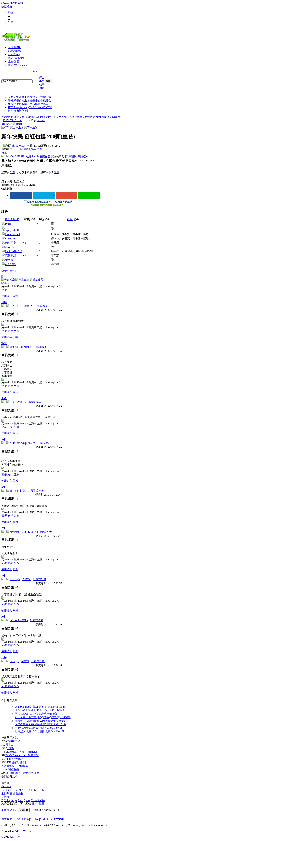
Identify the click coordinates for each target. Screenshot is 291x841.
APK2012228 (17, 443)
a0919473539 (17, 156)
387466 (14, 490)
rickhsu (14, 620)
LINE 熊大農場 (14, 758)
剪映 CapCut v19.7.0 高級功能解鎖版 (36, 713)
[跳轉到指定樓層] (31, 149)
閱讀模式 (83, 156)
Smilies (41, 800)
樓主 (4, 152)
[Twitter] (44, 195)
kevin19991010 (13, 251)
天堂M (10, 748)
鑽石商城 (17, 65)
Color (7, 800)
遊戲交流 (13, 97)
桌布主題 (24, 100)
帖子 (42, 84)
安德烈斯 (10, 255)
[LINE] (89, 195)
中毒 (12, 402)
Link (20, 800)
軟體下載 (45, 97)
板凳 (4, 343)
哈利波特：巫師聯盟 (16, 766)
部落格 (15, 50)
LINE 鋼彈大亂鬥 (15, 762)
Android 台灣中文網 (12, 116)
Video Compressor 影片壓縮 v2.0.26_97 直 (38, 727)
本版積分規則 (9, 809)
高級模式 (6, 797)
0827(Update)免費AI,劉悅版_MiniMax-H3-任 (40, 706)
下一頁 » (6, 786)
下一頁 (41, 120)
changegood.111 (10, 230)
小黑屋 (17, 819)
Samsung (24, 107)
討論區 (14, 47)
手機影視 (13, 100)
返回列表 (6, 123)
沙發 (4, 302)
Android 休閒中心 (46, 116)
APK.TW (20, 831)
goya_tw (9, 247)
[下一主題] (31, 127)
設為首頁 (6, 3)
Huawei (40, 107)
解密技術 (13, 110)
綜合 (35, 71)
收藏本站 (17, 3)
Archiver (34, 819)
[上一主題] (17, 127)
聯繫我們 (6, 819)
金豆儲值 (13, 61)
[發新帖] (18, 123)
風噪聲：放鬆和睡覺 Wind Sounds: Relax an (40, 720)
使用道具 (6, 296)
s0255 (8, 223)
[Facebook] (21, 195)
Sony (16, 107)
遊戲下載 (24, 97)
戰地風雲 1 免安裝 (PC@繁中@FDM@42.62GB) (43, 717)
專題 (16, 57)
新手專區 (43, 104)
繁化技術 (24, 110)
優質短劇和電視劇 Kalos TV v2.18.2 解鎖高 (40, 710)
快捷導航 (6, 6)
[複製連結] (18, 145)
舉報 (15, 296)
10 (14, 120)
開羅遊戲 (13, 769)
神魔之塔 (14, 741)
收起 (70, 219)
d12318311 (16, 306)
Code (34, 800)
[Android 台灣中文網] (16, 41)
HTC (11, 107)
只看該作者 (43, 156)
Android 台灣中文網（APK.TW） (48, 205)
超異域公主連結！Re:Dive (22, 751)
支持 (10, 330)
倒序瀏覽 (71, 156)
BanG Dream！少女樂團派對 (22, 755)
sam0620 (10, 238)
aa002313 (10, 264)
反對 (16, 330)
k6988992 (15, 347)
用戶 (42, 88)
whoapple (15, 579)
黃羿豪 (9, 259)
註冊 (10, 22)
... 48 (19, 120)
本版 (42, 81)
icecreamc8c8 (12, 234)
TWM (32, 107)
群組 (14, 54)
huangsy (14, 661)
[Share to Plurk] (5, 282)
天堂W (9, 744)
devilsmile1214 (18, 531)
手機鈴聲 (45, 100)
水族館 (12, 104)
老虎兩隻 (10, 242)
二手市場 (32, 104)
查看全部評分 (9, 270)
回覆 (4, 289)
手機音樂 (21, 104)
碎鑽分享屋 (75, 116)
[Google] (67, 195)
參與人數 (12, 219)
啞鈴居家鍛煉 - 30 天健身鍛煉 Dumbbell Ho (40, 731)
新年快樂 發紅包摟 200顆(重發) (103, 116)
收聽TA (30, 156)
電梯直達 (6, 149)
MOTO (48, 107)
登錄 (10, 12)
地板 (4, 398)
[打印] (5, 127)
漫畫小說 (35, 100)
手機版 (25, 819)
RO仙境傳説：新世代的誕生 (22, 773)
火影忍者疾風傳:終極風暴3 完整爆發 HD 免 (40, 724)
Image (14, 800)
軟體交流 (35, 97)
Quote (27, 800)
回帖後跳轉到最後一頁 (47, 809)
